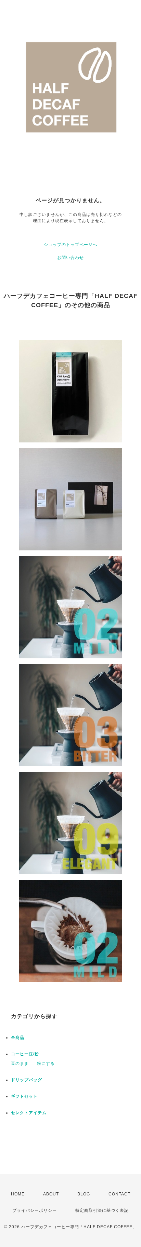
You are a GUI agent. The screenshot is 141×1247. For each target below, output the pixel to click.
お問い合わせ (70, 257)
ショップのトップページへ (70, 244)
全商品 (17, 1037)
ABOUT (51, 1194)
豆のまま (20, 1063)
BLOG (83, 1194)
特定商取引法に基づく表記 (102, 1210)
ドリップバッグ (26, 1080)
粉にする (46, 1063)
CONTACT (119, 1194)
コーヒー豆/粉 (25, 1054)
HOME (18, 1194)
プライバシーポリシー (34, 1210)
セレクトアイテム (29, 1112)
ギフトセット (24, 1096)
